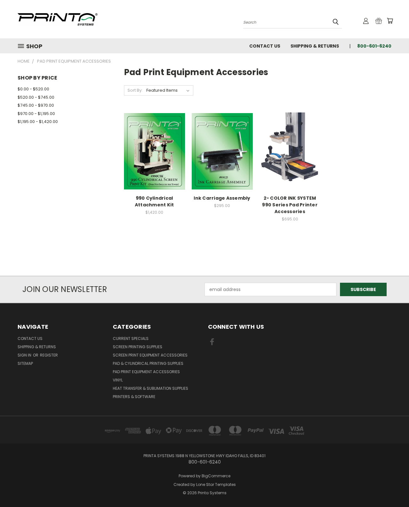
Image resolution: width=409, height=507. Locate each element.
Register (49, 355)
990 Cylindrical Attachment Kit (154, 201)
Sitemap (25, 363)
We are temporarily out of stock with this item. (222, 162)
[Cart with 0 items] (390, 21)
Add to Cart (154, 162)
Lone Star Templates (216, 484)
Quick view (154, 138)
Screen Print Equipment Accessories (150, 355)
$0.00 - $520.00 (33, 89)
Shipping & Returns (314, 46)
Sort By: (135, 90)
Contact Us (264, 46)
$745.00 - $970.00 (36, 105)
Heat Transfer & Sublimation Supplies (150, 388)
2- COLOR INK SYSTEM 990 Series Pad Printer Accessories (290, 205)
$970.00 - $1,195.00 (36, 114)
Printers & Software (134, 396)
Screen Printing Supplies (137, 347)
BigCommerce (216, 476)
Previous (392, 487)
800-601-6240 (374, 46)
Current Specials (131, 338)
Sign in (25, 355)
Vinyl (118, 380)
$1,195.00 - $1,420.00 (38, 122)
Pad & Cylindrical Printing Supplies (148, 363)
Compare (152, 150)
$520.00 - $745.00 (36, 97)
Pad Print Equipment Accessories (146, 371)
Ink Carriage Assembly (222, 198)
